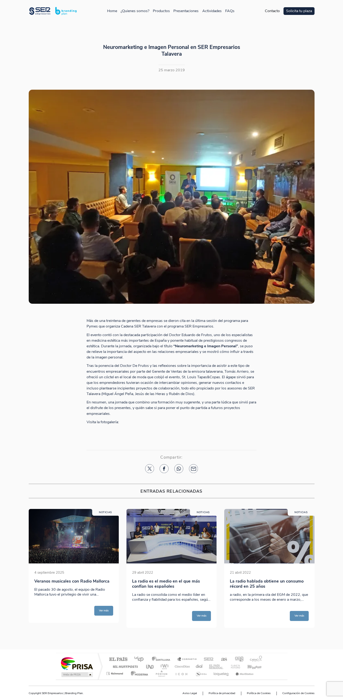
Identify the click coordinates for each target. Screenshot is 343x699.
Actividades (212, 11)
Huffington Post (124, 666)
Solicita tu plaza (299, 11)
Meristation (243, 673)
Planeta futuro (233, 666)
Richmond (115, 673)
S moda (201, 673)
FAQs (229, 11)
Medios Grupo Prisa (76, 674)
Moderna (138, 673)
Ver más (104, 610)
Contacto (272, 11)
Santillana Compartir (187, 659)
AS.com (222, 659)
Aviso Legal (189, 693)
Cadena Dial (199, 666)
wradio (164, 666)
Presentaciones (186, 11)
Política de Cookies (259, 693)
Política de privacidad (222, 693)
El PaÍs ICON (181, 673)
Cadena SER (207, 659)
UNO (150, 666)
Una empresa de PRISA (77, 663)
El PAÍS (118, 659)
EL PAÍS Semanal (216, 666)
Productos (161, 11)
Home (112, 11)
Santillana (162, 659)
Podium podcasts (161, 673)
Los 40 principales (140, 659)
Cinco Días (181, 666)
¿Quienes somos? (135, 11)
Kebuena (250, 666)
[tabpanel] (74, 568)
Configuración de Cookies (298, 693)
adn (237, 659)
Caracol (254, 659)
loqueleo (221, 673)
